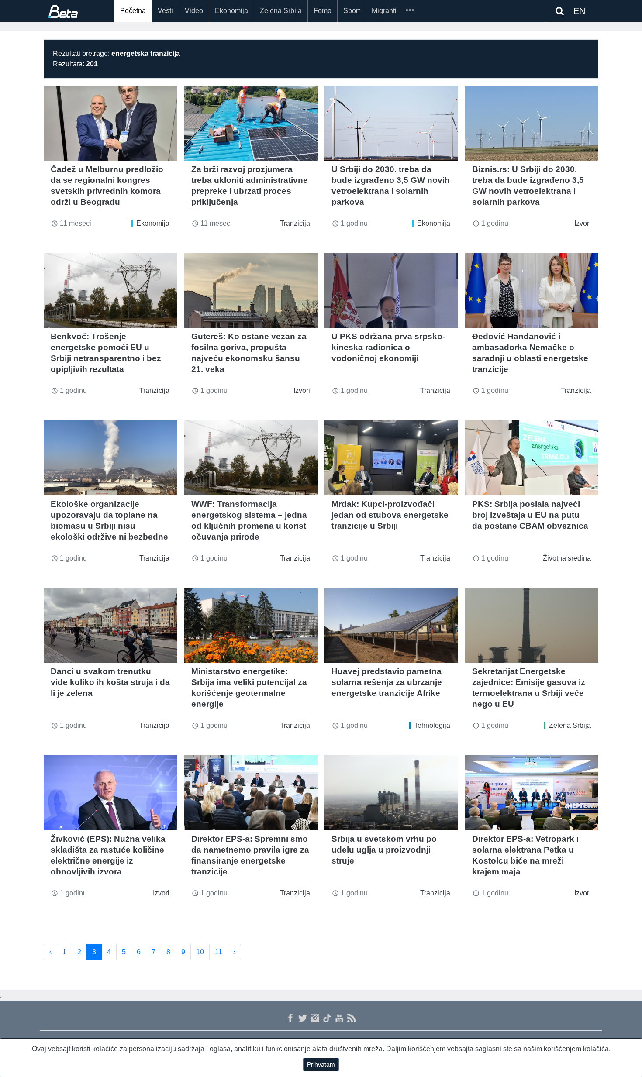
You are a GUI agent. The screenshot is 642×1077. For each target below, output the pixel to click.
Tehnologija (432, 725)
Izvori (582, 223)
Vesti (165, 10)
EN (579, 11)
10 (200, 952)
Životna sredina (567, 558)
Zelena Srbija (281, 10)
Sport (351, 10)
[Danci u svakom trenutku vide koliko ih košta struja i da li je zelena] (110, 625)
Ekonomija (231, 10)
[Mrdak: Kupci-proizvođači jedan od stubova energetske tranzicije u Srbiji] (391, 457)
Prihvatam (321, 1064)
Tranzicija (295, 223)
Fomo (322, 10)
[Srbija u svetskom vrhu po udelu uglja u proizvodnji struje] (391, 792)
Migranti (384, 10)
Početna (133, 10)
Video (194, 10)
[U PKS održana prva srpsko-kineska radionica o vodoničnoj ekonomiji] (391, 290)
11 (218, 952)
